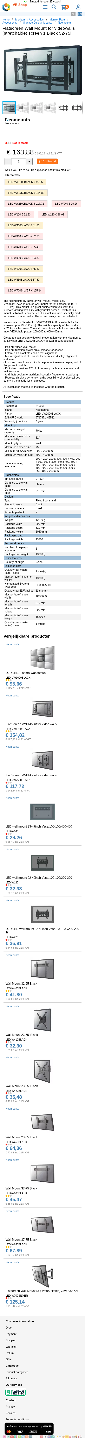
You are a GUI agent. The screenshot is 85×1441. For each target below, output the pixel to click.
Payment (11, 1334)
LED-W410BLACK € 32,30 (23, 236)
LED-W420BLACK (16, 1090)
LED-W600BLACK (16, 1193)
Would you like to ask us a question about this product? (38, 169)
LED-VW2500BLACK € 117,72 (26, 203)
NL (73, 14)
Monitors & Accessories (29, 19)
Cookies (10, 1413)
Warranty (11, 1346)
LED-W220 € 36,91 (53, 214)
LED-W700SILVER (17, 1295)
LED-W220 (12, 937)
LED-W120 (12, 882)
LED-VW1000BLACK (18, 677)
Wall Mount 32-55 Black (21, 983)
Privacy (10, 1406)
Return (10, 1353)
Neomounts (65, 22)
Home (5, 19)
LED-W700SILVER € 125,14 (24, 290)
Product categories (17, 1372)
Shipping (11, 1340)
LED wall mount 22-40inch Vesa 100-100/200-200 (39, 877)
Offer (9, 1359)
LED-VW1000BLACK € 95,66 (25, 182)
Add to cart (49, 161)
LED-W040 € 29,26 (66, 203)
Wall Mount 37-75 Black (21, 1188)
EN (80, 14)
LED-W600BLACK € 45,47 (23, 268)
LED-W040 (12, 831)
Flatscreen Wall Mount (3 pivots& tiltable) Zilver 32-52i (42, 1290)
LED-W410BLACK (16, 1039)
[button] (79, 43)
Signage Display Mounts (37, 22)
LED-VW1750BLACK (18, 728)
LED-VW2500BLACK (18, 780)
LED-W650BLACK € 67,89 (23, 279)
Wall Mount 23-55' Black (22, 1034)
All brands (12, 1378)
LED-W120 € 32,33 (19, 214)
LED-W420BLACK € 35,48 (23, 247)
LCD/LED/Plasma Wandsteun (26, 673)
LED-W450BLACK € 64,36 (23, 258)
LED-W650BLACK (16, 1244)
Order (9, 1327)
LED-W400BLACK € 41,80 (23, 225)
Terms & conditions (17, 1419)
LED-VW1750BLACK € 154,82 (26, 192)
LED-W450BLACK (16, 1142)
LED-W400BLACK (16, 988)
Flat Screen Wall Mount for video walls (31, 724)
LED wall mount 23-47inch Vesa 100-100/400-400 (39, 826)
